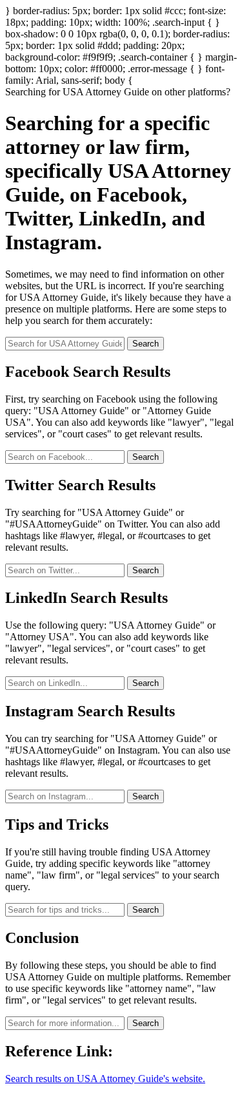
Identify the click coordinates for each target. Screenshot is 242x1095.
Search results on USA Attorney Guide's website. (105, 1078)
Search (145, 343)
